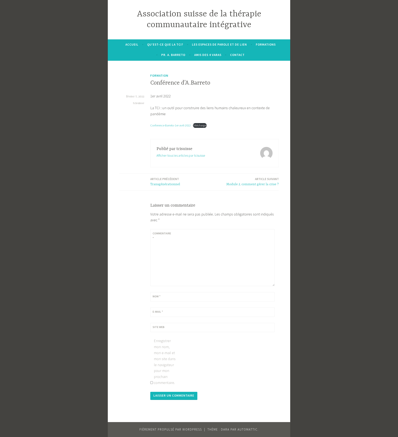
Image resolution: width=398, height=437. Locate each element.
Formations (266, 44)
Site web (158, 327)
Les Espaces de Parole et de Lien (219, 44)
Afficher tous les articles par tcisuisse (181, 155)
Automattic (248, 429)
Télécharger (200, 125)
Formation (159, 75)
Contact (237, 55)
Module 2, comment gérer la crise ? (252, 181)
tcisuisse (138, 103)
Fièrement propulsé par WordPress (171, 429)
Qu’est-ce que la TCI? (165, 44)
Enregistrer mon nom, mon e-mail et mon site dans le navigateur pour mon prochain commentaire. (165, 361)
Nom (156, 296)
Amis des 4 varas (207, 55)
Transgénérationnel (165, 181)
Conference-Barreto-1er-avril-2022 (170, 125)
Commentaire (162, 235)
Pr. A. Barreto (173, 55)
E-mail (158, 312)
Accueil (131, 44)
